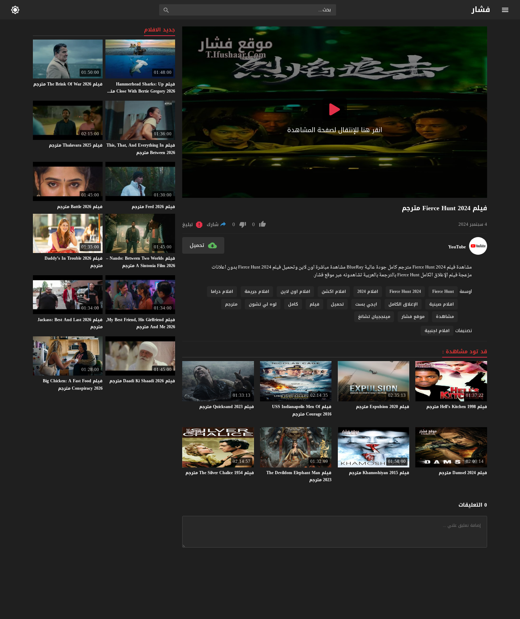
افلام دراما (222, 291)
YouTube (457, 246)
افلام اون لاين (295, 291)
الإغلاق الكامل (403, 304)
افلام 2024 (367, 291)
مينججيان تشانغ (374, 316)
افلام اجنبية (437, 331)
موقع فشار (412, 316)
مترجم (231, 304)
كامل (293, 304)
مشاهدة (445, 316)
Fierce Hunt (443, 291)
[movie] (478, 253)
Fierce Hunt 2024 (405, 291)
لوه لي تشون (263, 304)
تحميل (337, 304)
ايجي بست (366, 304)
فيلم (314, 304)
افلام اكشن (334, 291)
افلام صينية (441, 304)
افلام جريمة (256, 291)
